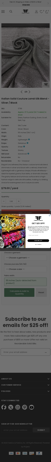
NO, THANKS (38, 244)
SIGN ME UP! (38, 240)
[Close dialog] (49, 215)
